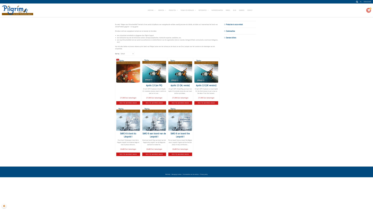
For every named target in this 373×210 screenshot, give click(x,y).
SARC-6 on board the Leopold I (180, 135)
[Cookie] (4, 206)
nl (361, 2)
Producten (172, 10)
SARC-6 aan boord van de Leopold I (154, 135)
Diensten (161, 10)
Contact (249, 10)
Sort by (117, 54)
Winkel (228, 10)
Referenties (203, 10)
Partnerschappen (217, 10)
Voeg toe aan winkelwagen (128, 103)
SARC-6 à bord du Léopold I (128, 135)
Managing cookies (177, 174)
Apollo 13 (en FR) (154, 85)
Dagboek (241, 10)
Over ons (151, 10)
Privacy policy (204, 174)
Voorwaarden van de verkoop (191, 174)
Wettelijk (167, 174)
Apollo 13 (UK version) (206, 85)
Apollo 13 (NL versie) (180, 85)
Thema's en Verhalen (187, 10)
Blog (234, 10)
